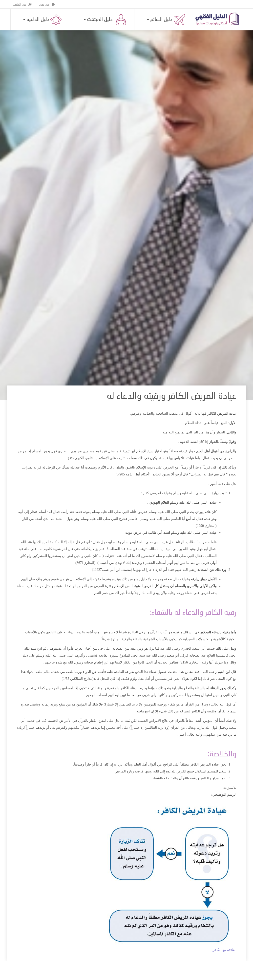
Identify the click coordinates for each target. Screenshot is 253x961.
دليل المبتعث (99, 19)
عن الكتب (19, 4)
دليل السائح (160, 19)
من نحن (44, 4)
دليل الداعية (37, 19)
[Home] (219, 19)
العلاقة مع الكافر (224, 950)
